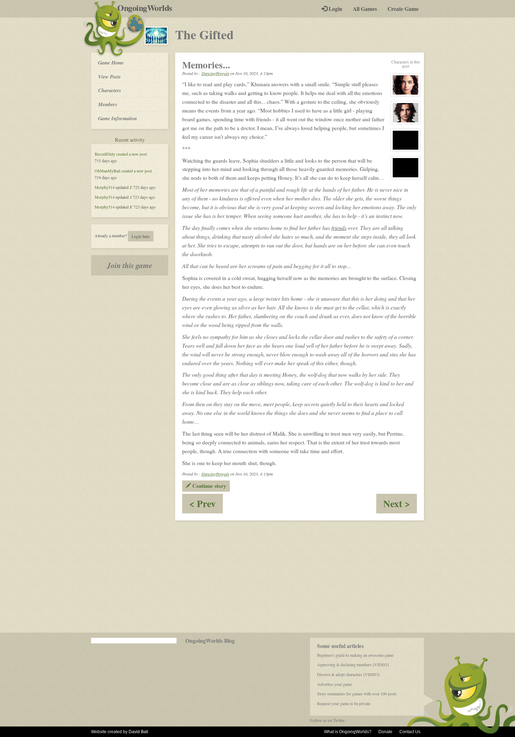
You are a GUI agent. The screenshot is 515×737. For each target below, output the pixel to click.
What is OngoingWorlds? (347, 731)
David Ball (138, 731)
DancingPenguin (215, 73)
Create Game (403, 9)
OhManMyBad (107, 170)
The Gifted (204, 34)
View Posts (109, 76)
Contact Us (409, 731)
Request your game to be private (343, 703)
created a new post (131, 154)
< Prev (206, 504)
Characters (109, 90)
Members (107, 104)
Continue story (208, 486)
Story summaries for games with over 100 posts (357, 693)
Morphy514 (105, 187)
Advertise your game (334, 684)
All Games (365, 9)
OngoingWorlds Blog (210, 640)
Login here (141, 236)
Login (334, 9)
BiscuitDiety (105, 154)
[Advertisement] (257, 576)
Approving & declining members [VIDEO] (353, 664)
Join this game (129, 265)
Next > (400, 504)
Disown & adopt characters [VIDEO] (348, 674)
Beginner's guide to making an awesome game (355, 655)
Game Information (117, 118)
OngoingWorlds (147, 7)
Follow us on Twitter (327, 720)
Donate (385, 731)
